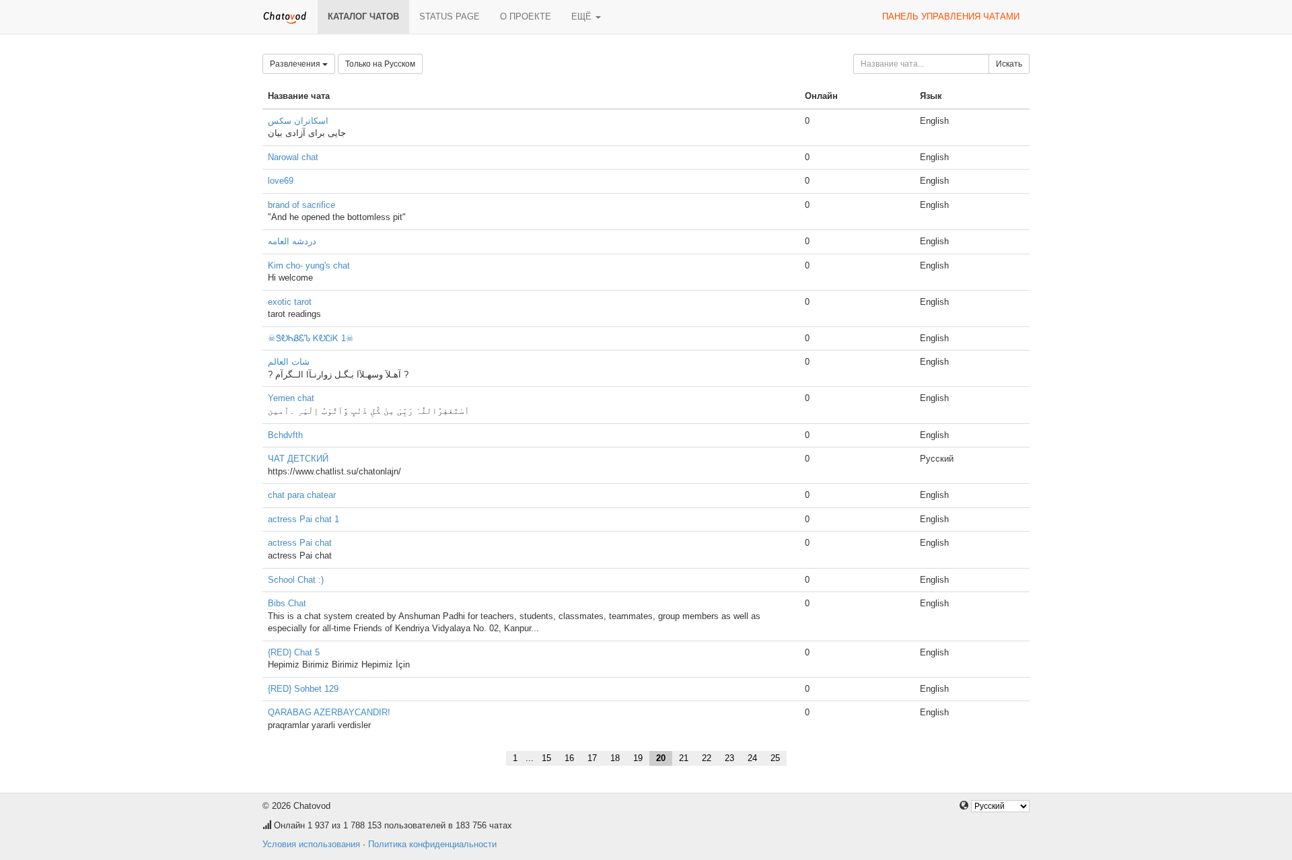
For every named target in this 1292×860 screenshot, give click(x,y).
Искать (1009, 64)
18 (615, 758)
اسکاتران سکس (298, 121)
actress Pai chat (300, 543)
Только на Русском (380, 64)
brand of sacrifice (301, 205)
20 (661, 758)
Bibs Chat (287, 603)
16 (569, 758)
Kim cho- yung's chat (309, 265)
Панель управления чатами (950, 16)
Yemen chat (291, 398)
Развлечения (296, 64)
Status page (449, 16)
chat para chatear (302, 495)
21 (683, 758)
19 (638, 758)
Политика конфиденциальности (432, 844)
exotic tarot (290, 302)
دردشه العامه (292, 241)
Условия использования (311, 844)
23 (729, 758)
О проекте (525, 16)
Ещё (582, 16)
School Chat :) (296, 580)
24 (752, 758)
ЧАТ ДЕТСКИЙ (298, 459)
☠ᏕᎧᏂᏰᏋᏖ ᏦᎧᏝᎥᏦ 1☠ (311, 338)
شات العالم (289, 362)
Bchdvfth (285, 435)
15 (546, 758)
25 (775, 758)
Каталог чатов (363, 16)
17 (592, 758)
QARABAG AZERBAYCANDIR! (329, 712)
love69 (280, 181)
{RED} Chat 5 (294, 652)
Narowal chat (293, 157)
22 (706, 758)
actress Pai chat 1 (303, 519)
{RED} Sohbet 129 (303, 689)
